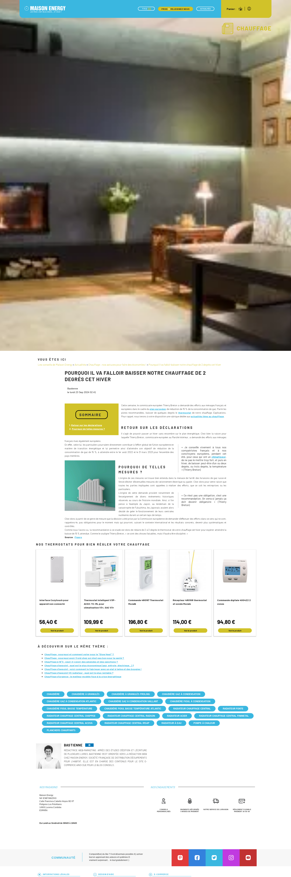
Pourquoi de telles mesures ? (88, 428)
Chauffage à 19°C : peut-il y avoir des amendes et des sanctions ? (81, 661)
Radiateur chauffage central (192, 708)
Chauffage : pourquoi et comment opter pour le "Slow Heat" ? (79, 654)
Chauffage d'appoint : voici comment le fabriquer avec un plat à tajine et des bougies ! (93, 669)
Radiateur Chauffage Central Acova (69, 723)
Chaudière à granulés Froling (131, 694)
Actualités (205, 9)
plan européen (158, 409)
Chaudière (53, 694)
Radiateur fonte (233, 708)
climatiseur (219, 456)
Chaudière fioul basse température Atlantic (132, 708)
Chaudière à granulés (86, 694)
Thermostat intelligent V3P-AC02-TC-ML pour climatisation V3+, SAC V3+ (100, 604)
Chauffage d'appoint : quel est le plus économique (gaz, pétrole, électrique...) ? (89, 665)
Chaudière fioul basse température (69, 708)
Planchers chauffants (61, 730)
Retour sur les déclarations (86, 425)
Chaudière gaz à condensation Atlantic (71, 701)
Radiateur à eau (171, 723)
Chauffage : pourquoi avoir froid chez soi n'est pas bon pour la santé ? (84, 658)
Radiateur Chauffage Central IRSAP (127, 723)
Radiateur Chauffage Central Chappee (71, 716)
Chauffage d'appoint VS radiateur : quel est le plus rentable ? (78, 672)
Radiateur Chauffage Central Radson (131, 716)
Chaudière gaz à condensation (181, 694)
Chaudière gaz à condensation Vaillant (133, 701)
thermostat (184, 412)
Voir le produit (57, 630)
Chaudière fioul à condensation (190, 701)
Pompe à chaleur (204, 723)
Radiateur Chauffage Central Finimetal (224, 716)
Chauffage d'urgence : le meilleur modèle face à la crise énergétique (82, 676)
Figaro (78, 537)
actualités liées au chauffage (207, 416)
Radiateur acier (177, 716)
